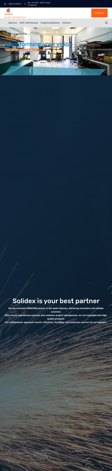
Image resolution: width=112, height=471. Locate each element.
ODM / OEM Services (28, 23)
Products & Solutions (50, 23)
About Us (12, 23)
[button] (99, 13)
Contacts (66, 23)
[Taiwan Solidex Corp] (29, 12)
